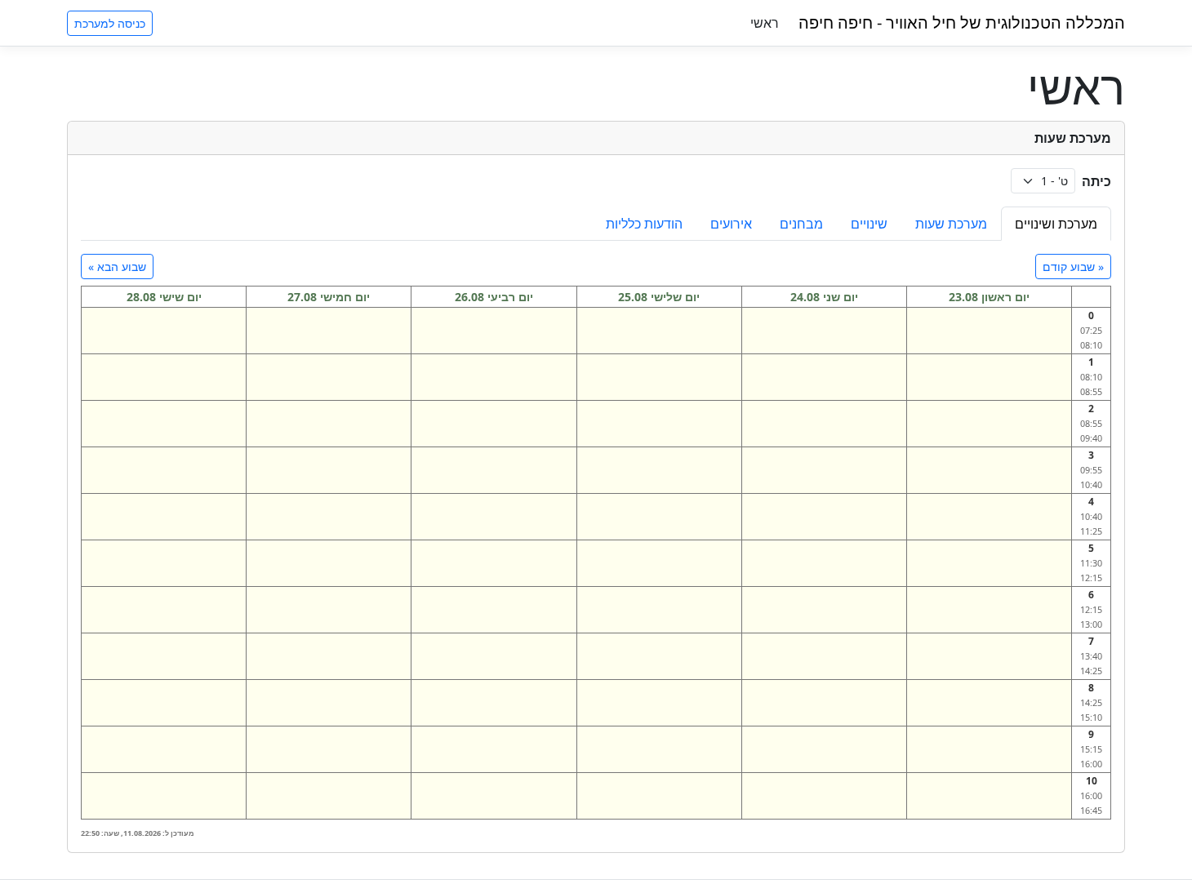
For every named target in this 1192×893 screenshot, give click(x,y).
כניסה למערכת (109, 23)
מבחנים (801, 224)
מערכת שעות (951, 224)
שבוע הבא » (117, 266)
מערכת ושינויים (1056, 224)
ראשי (764, 23)
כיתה (1096, 181)
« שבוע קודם (1073, 266)
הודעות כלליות (644, 224)
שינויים (869, 224)
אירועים (731, 224)
